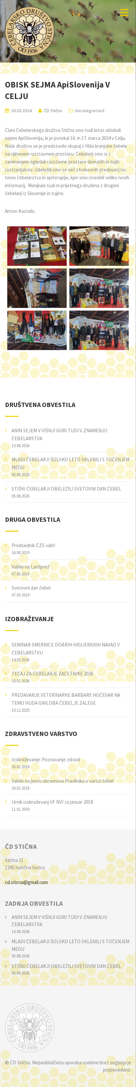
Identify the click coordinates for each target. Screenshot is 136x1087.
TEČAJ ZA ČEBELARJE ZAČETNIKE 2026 (52, 673)
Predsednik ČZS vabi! (33, 545)
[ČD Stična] (68, 1027)
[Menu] (124, 12)
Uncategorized (89, 111)
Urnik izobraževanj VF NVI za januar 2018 (52, 802)
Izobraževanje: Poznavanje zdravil (46, 759)
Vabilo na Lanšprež (30, 567)
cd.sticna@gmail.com (26, 882)
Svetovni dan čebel (31, 588)
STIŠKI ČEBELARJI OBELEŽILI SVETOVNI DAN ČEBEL (66, 489)
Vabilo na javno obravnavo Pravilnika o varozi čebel (63, 781)
